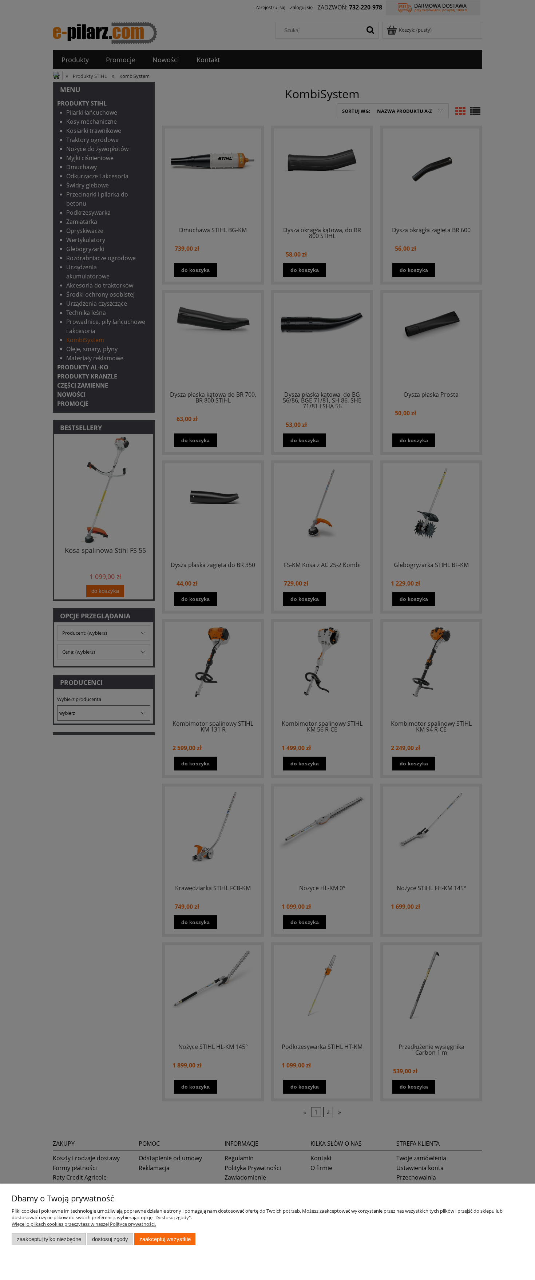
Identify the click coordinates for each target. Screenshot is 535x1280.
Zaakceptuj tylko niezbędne (49, 1239)
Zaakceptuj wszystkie (165, 1239)
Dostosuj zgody (110, 1239)
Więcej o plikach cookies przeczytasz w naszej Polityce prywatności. (84, 1224)
